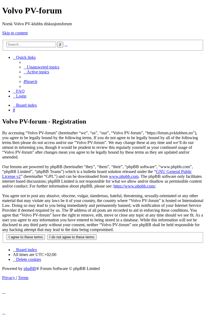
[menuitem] (41, 67)
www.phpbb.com (123, 176)
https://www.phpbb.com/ (134, 186)
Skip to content (15, 33)
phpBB (30, 268)
